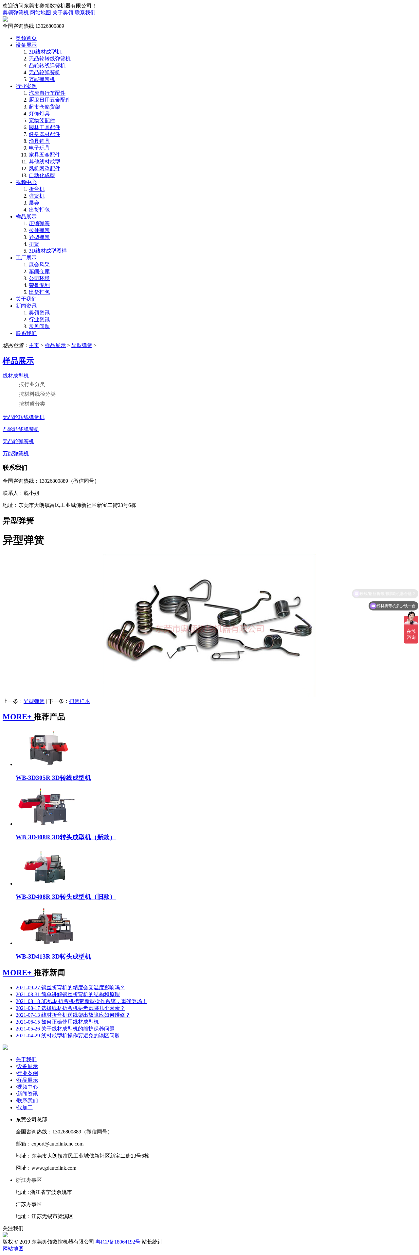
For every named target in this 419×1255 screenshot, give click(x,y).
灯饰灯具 (39, 113)
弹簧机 (37, 196)
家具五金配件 (44, 155)
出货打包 (39, 209)
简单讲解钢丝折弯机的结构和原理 (68, 994)
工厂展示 (26, 257)
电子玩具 (39, 148)
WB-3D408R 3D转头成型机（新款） (66, 837)
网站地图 (40, 12)
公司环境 (39, 278)
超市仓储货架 (44, 106)
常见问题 (39, 326)
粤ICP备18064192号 (119, 1242)
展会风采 (39, 264)
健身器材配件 (44, 134)
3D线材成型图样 (48, 251)
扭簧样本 (79, 701)
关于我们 (26, 299)
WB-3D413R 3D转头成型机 (53, 956)
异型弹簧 (39, 237)
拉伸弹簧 (39, 230)
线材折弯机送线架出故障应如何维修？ (73, 1015)
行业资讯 (39, 319)
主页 (34, 345)
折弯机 (37, 189)
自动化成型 (42, 175)
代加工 (25, 1107)
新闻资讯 (26, 306)
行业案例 (26, 86)
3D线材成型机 (45, 52)
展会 (34, 203)
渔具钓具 (39, 141)
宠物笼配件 (42, 120)
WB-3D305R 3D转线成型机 (53, 777)
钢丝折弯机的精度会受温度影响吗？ (70, 987)
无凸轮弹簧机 (44, 72)
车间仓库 (39, 271)
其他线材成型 (44, 161)
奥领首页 (26, 38)
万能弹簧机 (42, 79)
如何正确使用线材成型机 (57, 1022)
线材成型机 (16, 375)
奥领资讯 (39, 312)
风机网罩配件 (44, 168)
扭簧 (34, 244)
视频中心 (26, 182)
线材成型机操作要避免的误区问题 (68, 1035)
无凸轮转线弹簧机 (50, 58)
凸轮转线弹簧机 (47, 65)
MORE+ (18, 716)
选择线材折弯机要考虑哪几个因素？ (70, 1008)
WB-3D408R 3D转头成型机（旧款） (66, 896)
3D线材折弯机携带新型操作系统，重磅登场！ (81, 1001)
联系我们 (85, 12)
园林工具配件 (44, 127)
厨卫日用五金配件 (50, 100)
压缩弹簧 (39, 223)
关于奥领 (62, 12)
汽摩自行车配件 (47, 93)
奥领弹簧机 (16, 12)
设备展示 (26, 45)
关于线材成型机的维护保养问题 (65, 1028)
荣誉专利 (39, 285)
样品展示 (26, 216)
